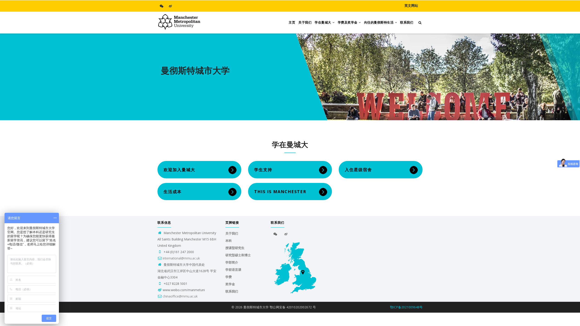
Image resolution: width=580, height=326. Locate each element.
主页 (292, 22)
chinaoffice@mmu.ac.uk (180, 296)
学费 (228, 277)
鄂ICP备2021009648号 (406, 307)
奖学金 (230, 284)
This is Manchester (280, 191)
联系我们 (406, 22)
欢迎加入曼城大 (179, 169)
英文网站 (411, 6)
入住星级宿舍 (358, 169)
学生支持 (263, 169)
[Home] (179, 21)
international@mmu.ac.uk (181, 258)
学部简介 (231, 262)
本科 (228, 240)
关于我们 (305, 22)
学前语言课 (233, 269)
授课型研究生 (234, 248)
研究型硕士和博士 (238, 255)
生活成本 (173, 191)
